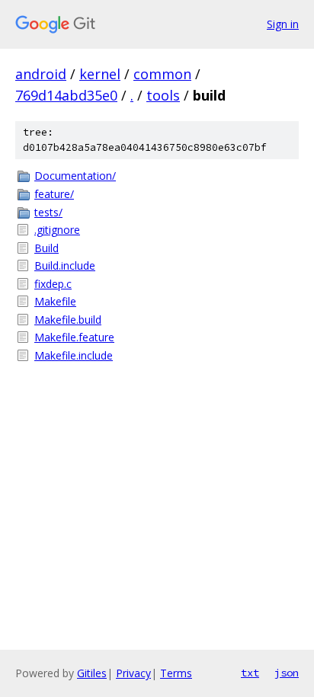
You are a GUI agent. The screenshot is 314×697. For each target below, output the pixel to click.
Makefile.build (67, 319)
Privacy (133, 673)
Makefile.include (73, 355)
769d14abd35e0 (66, 95)
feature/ (54, 194)
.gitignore (57, 229)
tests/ (48, 212)
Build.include (64, 265)
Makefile (55, 301)
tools (163, 95)
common (162, 74)
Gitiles (92, 673)
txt (250, 672)
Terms (176, 673)
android (40, 74)
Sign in (283, 24)
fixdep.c (53, 284)
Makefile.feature (74, 337)
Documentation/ (75, 175)
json (286, 672)
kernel (99, 74)
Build (46, 248)
